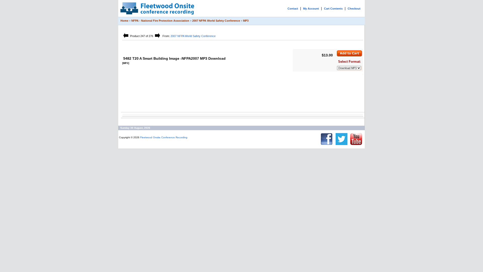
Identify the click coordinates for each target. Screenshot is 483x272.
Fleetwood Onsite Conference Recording (163, 137)
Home (124, 20)
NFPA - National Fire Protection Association (160, 20)
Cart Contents (333, 8)
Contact (293, 8)
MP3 (246, 20)
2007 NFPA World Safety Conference (216, 20)
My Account (311, 8)
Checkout (354, 8)
